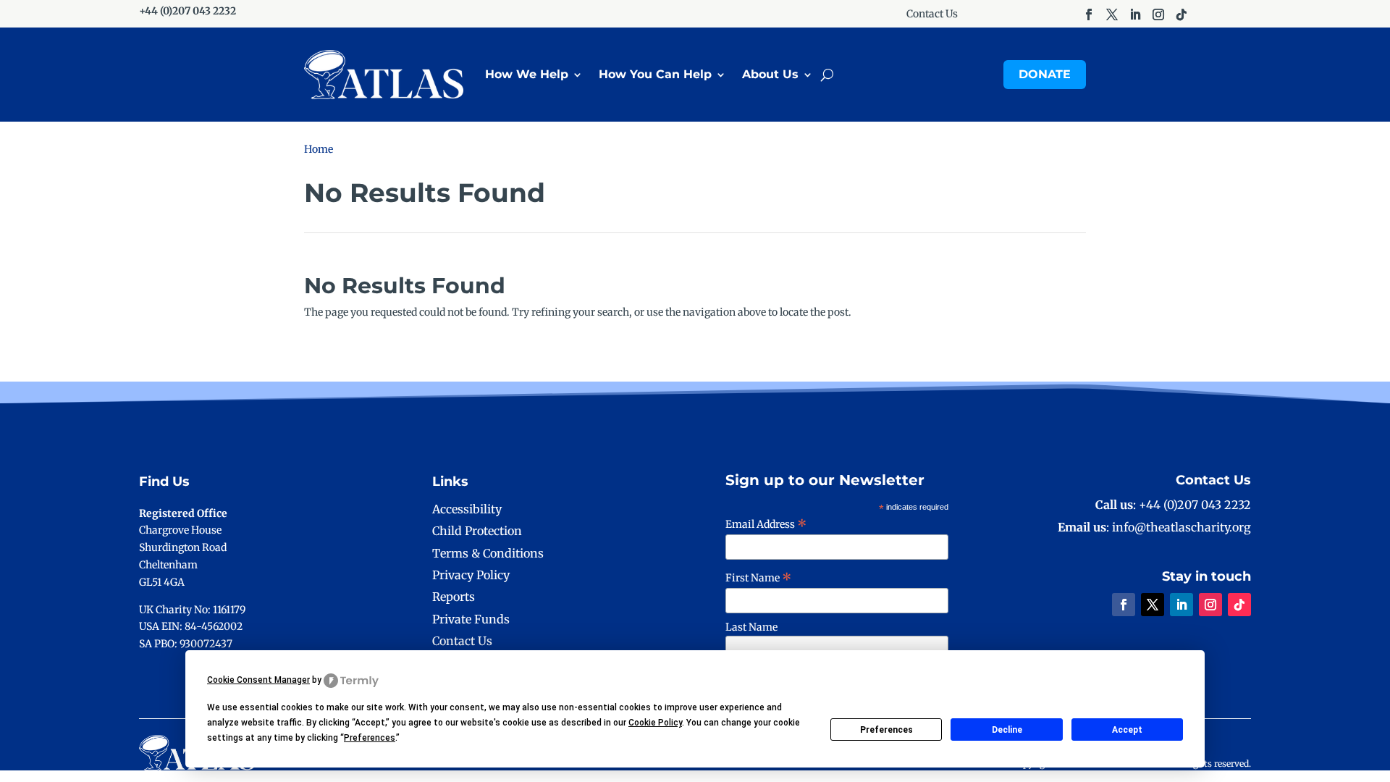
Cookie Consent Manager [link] (258, 680)
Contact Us (932, 14)
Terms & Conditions (488, 553)
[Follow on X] (1112, 14)
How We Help (526, 74)
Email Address (766, 524)
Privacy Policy (471, 575)
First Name (758, 578)
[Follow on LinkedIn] (1135, 14)
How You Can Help (655, 74)
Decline (1007, 730)
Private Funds (471, 619)
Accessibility (467, 509)
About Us (770, 74)
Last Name (751, 627)
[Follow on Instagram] (1158, 14)
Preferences (886, 730)
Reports (453, 596)
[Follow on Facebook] (1088, 14)
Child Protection (477, 531)
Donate (1045, 74)
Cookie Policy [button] (655, 723)
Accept (1127, 730)
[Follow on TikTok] (1181, 14)
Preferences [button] (369, 738)
